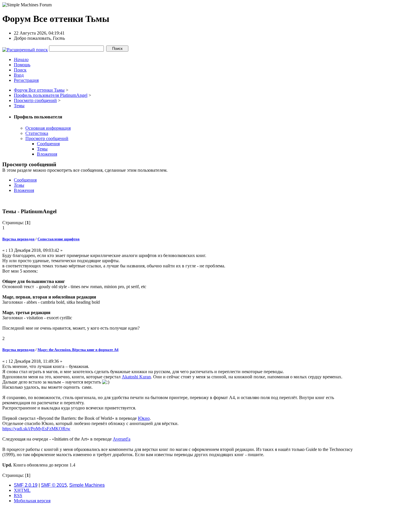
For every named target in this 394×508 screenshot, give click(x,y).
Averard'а (121, 439)
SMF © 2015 (54, 485)
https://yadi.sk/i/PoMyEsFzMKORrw (36, 428)
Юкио (144, 418)
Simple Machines (87, 485)
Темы (42, 148)
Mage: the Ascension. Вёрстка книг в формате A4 (78, 350)
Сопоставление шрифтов (58, 239)
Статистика (36, 133)
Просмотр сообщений (46, 138)
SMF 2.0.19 (25, 485)
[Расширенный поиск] (25, 48)
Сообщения (48, 143)
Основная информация (48, 128)
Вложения (47, 154)
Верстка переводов (18, 239)
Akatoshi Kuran (136, 376)
